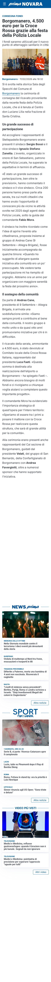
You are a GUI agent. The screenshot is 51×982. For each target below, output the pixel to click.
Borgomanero (11, 93)
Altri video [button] (40, 872)
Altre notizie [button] (40, 702)
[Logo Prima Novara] (25, 4)
